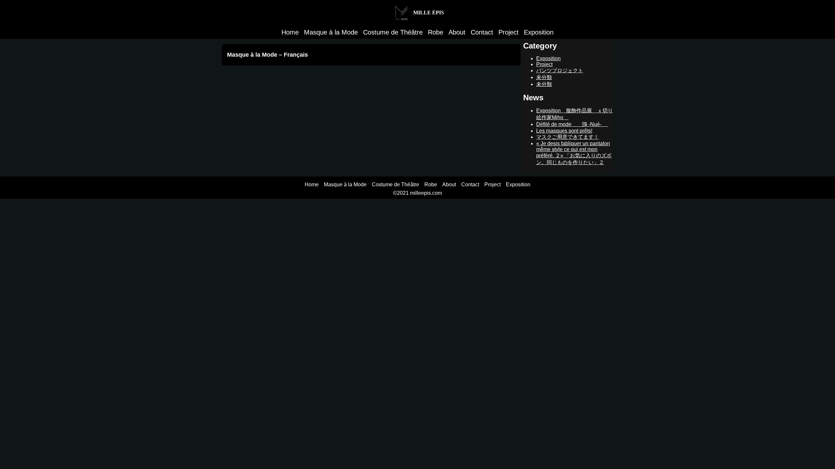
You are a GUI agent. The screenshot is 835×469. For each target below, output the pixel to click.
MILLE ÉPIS (428, 12)
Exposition (539, 32)
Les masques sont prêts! (564, 131)
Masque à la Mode (331, 32)
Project (508, 32)
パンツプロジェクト (559, 70)
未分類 (544, 77)
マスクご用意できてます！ (567, 137)
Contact (482, 32)
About (456, 32)
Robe (435, 32)
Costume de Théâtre (393, 32)
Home (290, 32)
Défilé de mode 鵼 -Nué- (572, 124)
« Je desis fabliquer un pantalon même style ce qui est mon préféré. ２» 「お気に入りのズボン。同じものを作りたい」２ (574, 153)
